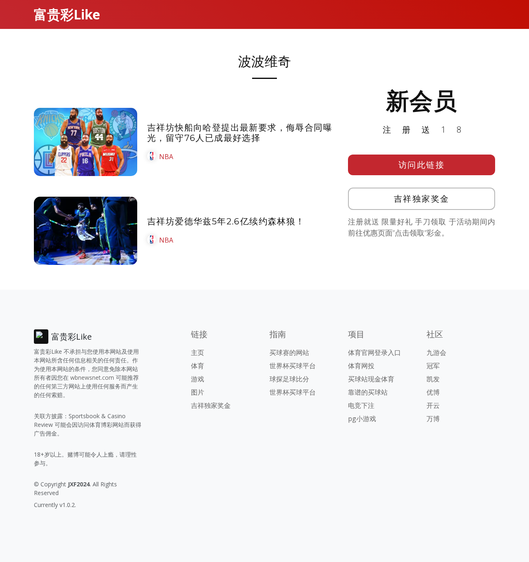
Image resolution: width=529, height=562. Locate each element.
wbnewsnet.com (92, 377)
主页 (197, 352)
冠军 (433, 365)
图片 (197, 392)
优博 (433, 392)
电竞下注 (361, 405)
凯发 (433, 378)
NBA (166, 156)
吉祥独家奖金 (422, 198)
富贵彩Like (67, 14)
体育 (197, 365)
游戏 (197, 378)
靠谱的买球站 (368, 392)
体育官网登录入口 (374, 352)
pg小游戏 (362, 418)
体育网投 (361, 365)
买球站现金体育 (371, 378)
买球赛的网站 (289, 352)
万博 (433, 418)
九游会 (436, 352)
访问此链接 (421, 164)
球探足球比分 (289, 378)
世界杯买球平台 (292, 365)
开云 (433, 405)
